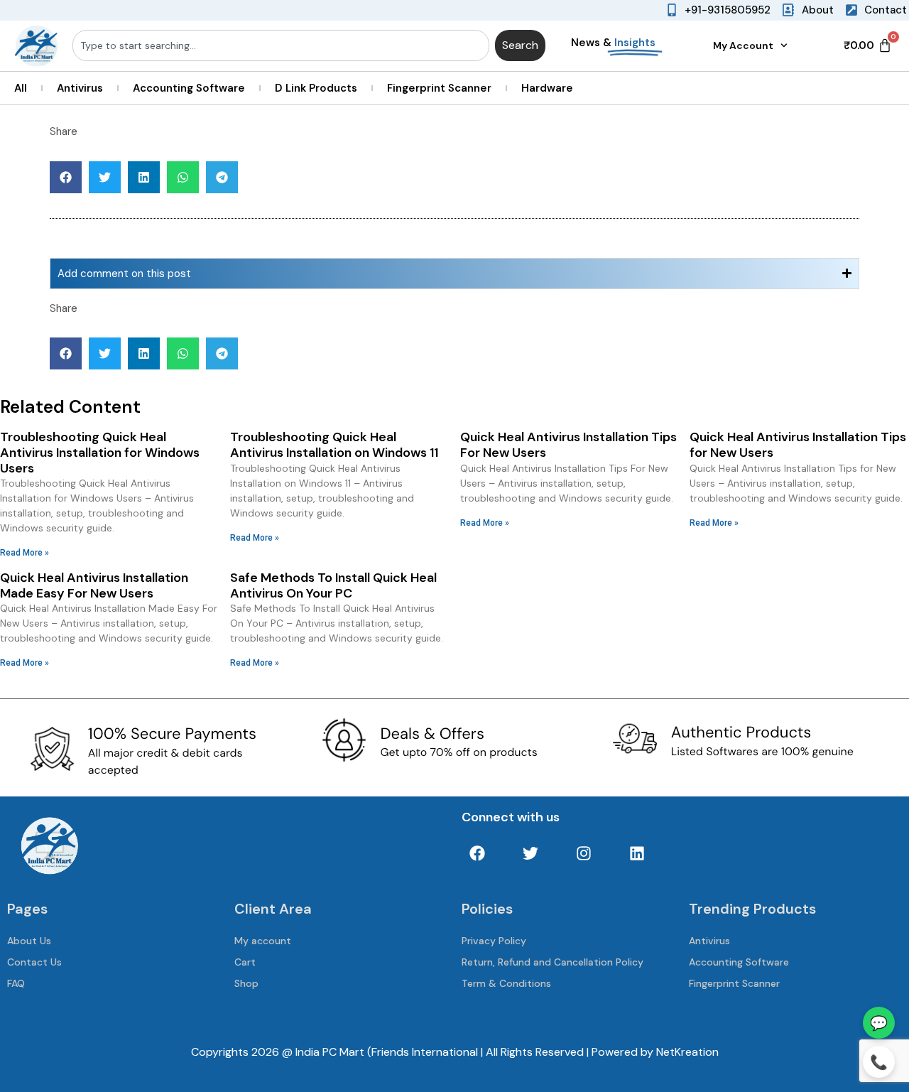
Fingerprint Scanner (439, 88)
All (20, 88)
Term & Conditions (506, 983)
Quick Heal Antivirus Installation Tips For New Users (568, 444)
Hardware (547, 88)
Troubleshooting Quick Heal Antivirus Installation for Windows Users (100, 452)
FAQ (16, 983)
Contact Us (34, 962)
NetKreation (687, 1051)
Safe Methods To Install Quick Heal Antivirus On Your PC (333, 585)
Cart (245, 962)
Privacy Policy (494, 940)
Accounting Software (189, 88)
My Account (743, 45)
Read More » (24, 553)
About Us (29, 940)
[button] (66, 177)
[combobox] (280, 45)
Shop (246, 983)
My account (262, 940)
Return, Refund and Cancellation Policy (552, 962)
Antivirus (80, 88)
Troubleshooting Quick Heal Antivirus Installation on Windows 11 (334, 444)
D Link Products (316, 88)
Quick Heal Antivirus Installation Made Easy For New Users (94, 585)
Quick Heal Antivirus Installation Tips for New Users (798, 444)
